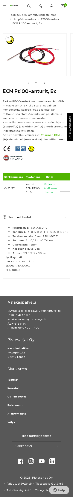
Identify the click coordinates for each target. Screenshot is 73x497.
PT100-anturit (50, 19)
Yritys (11, 422)
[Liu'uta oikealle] (45, 83)
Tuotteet (13, 380)
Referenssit (15, 405)
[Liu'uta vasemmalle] (28, 83)
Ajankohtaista (16, 414)
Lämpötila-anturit (25, 19)
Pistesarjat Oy (42, 477)
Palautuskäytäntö (19, 483)
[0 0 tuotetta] (61, 6)
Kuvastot (13, 388)
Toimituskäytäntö (19, 490)
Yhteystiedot (44, 490)
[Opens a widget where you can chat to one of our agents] (59, 490)
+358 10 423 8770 (19, 315)
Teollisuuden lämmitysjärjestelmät (32, 15)
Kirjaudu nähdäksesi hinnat (50, 188)
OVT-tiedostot (16, 397)
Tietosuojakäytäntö (49, 483)
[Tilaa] (57, 446)
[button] (27, 6)
